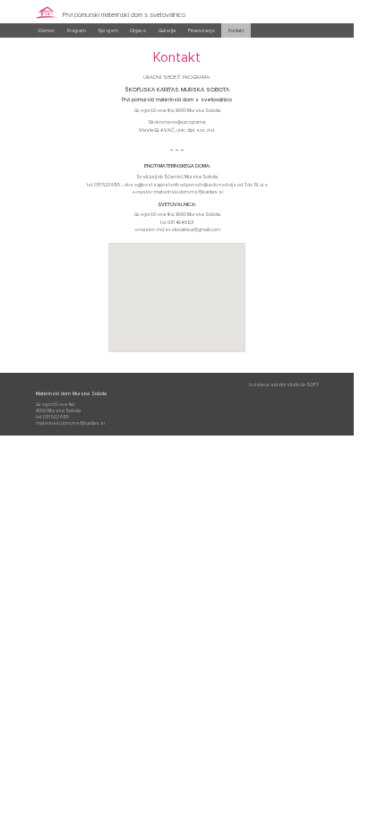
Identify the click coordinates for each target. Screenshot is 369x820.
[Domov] (46, 36)
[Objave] (138, 36)
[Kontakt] (236, 36)
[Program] (75, 36)
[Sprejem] (108, 36)
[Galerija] (167, 36)
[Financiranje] (201, 36)
